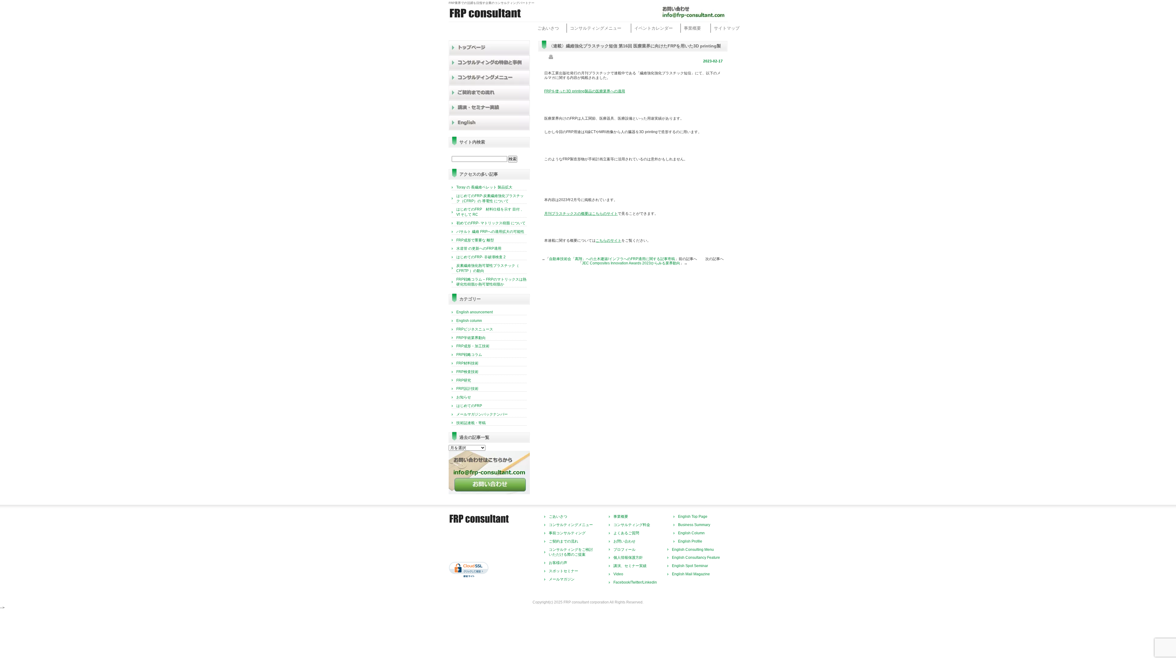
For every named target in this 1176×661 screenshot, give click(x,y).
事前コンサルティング (567, 533)
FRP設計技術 (467, 389)
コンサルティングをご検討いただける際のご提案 (571, 552)
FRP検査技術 (467, 372)
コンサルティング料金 (631, 525)
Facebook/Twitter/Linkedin (635, 582)
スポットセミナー (563, 571)
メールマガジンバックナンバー (482, 414)
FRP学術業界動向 (471, 338)
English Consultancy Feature (696, 557)
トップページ (489, 47)
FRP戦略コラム (469, 355)
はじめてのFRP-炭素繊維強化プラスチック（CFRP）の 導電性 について (490, 198)
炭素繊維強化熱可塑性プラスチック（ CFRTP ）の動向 (487, 268)
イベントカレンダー (653, 28)
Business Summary (694, 525)
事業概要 (692, 28)
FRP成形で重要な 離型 (475, 240)
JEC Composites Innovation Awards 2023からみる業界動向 (631, 263)
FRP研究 (463, 380)
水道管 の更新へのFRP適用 (478, 248)
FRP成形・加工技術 (472, 346)
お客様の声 (558, 563)
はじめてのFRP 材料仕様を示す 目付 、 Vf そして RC (490, 212)
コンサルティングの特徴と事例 (489, 62)
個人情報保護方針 (628, 557)
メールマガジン (562, 579)
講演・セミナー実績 (489, 107)
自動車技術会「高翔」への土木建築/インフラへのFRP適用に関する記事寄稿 (612, 259)
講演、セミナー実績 (629, 566)
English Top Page (692, 516)
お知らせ (463, 397)
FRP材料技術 (467, 363)
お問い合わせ (624, 541)
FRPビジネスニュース (474, 329)
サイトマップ (727, 28)
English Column (691, 533)
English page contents (489, 122)
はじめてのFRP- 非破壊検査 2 (481, 257)
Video (618, 574)
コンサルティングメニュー (595, 28)
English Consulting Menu (693, 549)
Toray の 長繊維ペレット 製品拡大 (484, 187)
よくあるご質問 (626, 533)
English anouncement (474, 312)
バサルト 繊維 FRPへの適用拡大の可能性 (490, 232)
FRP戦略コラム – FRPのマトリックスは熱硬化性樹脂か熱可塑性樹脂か (491, 282)
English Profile (690, 541)
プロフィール (624, 549)
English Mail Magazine (691, 574)
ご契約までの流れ (489, 92)
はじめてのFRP (469, 406)
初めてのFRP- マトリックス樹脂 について (491, 223)
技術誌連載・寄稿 (471, 423)
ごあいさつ (548, 28)
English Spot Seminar (690, 566)
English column (469, 321)
